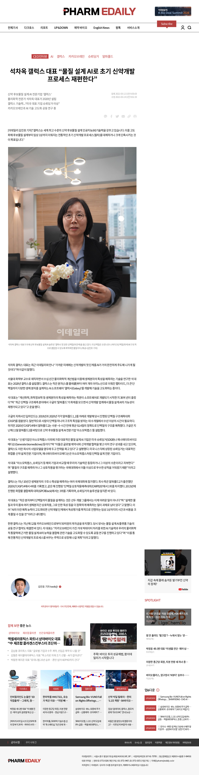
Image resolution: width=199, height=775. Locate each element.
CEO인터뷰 (40, 56)
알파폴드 (107, 56)
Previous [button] (27, 740)
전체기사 (13, 28)
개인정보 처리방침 (172, 742)
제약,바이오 (121, 688)
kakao (105, 116)
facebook (111, 116)
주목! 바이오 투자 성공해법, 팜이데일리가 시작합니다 (112, 656)
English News (101, 28)
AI (52, 56)
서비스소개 (133, 28)
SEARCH (189, 28)
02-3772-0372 (135, 760)
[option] (50, 742)
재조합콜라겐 (29, 633)
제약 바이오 (80, 28)
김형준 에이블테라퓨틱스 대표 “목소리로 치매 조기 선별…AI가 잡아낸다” (46, 655)
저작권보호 (187, 742)
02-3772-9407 (123, 760)
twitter (117, 116)
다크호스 (29, 28)
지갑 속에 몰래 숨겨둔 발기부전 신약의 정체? (168, 582)
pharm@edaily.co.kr (165, 760)
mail (123, 116)
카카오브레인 (76, 56)
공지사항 (15, 742)
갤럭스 (61, 56)
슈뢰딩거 (93, 56)
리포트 (44, 28)
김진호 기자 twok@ (48, 586)
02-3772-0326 (102, 760)
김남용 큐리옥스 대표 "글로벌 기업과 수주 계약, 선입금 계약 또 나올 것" (46, 651)
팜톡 (118, 28)
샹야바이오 (14, 633)
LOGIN (182, 28)
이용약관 (158, 742)
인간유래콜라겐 (46, 633)
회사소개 (128, 742)
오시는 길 (138, 742)
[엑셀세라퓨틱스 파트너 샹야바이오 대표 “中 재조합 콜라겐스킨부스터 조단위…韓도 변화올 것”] (75, 638)
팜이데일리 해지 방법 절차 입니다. (41, 742)
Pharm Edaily (24, 760)
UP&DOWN (61, 28)
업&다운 (88, 688)
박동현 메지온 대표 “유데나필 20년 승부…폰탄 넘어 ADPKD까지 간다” (45, 660)
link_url (129, 116)
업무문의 (148, 742)
